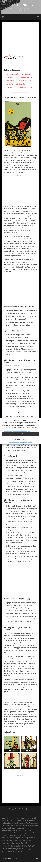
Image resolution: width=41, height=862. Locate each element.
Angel (4, 818)
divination (25, 820)
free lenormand (19, 823)
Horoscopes (26, 825)
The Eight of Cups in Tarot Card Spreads (19, 81)
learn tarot (36, 825)
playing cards (28, 835)
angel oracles (22, 818)
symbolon (17, 840)
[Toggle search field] (3, 17)
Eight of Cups (11, 58)
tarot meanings (10, 848)
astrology (4, 820)
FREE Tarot (6, 825)
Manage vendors (8, 431)
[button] (38, 420)
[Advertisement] (20, 40)
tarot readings (25, 849)
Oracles (5, 835)
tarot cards (8, 845)
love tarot (30, 833)
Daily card (19, 820)
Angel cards (11, 818)
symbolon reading (8, 843)
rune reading (33, 838)
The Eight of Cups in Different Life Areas (19, 77)
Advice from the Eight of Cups (16, 84)
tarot (24, 842)
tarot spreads (7, 851)
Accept (20, 434)
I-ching (31, 825)
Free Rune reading (32, 823)
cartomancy (11, 820)
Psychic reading (21, 838)
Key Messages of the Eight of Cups (18, 74)
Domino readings (33, 820)
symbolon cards (27, 840)
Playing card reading (16, 835)
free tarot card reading (16, 825)
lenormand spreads (9, 833)
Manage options (20, 439)
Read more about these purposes (21, 431)
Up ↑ (37, 858)
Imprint (30, 442)
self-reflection (9, 840)
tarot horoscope (25, 846)
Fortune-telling (7, 823)
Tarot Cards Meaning (16, 56)
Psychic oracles (8, 838)
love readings (21, 833)
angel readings (33, 818)
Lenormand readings (25, 831)
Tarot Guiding (20, 4)
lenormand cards (9, 830)
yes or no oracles (17, 851)
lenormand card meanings (13, 828)
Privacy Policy (23, 442)
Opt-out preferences (14, 442)
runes (3, 840)
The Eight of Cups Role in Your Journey (19, 87)
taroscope (17, 843)
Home (6, 56)
